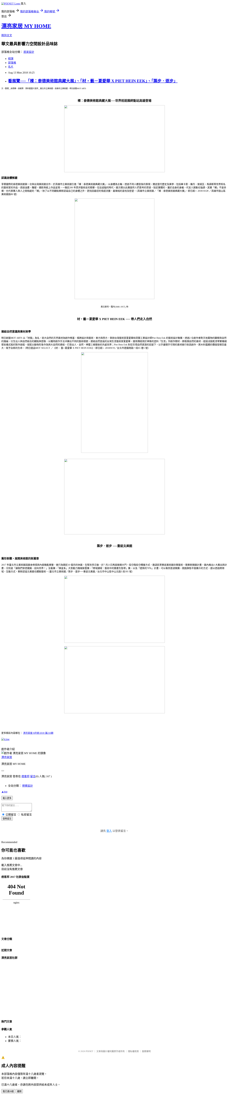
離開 (19, 1091)
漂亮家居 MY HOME (26, 26)
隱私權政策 (133, 1051)
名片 (10, 66)
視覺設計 (27, 785)
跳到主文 (6, 35)
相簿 (10, 58)
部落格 (12, 62)
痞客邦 (25, 776)
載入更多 (7, 798)
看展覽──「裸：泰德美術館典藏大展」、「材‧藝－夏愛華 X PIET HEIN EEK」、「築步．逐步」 (93, 81)
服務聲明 (146, 1051)
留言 (33, 776)
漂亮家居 (6, 757)
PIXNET (89, 1051)
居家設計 (28, 52)
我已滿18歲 (8, 1091)
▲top (4, 791)
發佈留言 (7, 818)
